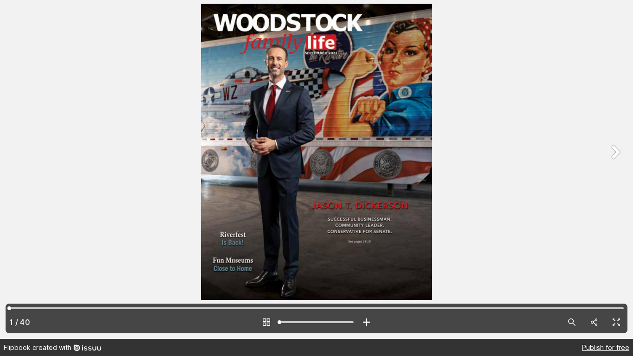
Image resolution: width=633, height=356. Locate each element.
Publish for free (605, 347)
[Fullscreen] (616, 322)
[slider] (316, 322)
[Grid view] (266, 322)
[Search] (572, 322)
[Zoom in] (366, 322)
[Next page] (614, 169)
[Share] (594, 322)
